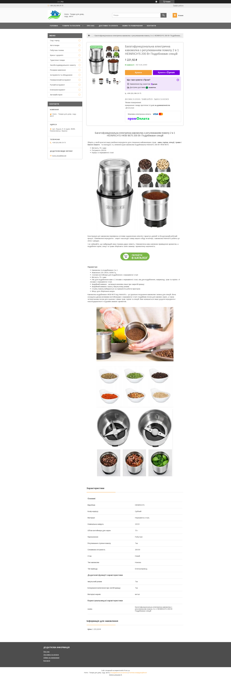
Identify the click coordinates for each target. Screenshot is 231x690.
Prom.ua (127, 670)
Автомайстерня (56, 95)
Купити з (162, 72)
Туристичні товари (57, 60)
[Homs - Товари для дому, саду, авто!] (54, 19)
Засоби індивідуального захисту (63, 65)
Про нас (90, 26)
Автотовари (54, 45)
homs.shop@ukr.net (59, 156)
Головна (54, 26)
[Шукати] (163, 15)
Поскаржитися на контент (119, 673)
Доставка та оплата (108, 26)
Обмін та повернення (132, 26)
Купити (138, 72)
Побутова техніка (57, 50)
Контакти (151, 26)
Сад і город (54, 40)
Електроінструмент (57, 90)
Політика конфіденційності (138, 673)
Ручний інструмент (57, 85)
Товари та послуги (71, 26)
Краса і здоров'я (56, 55)
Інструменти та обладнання (61, 75)
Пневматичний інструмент (60, 80)
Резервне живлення (58, 70)
